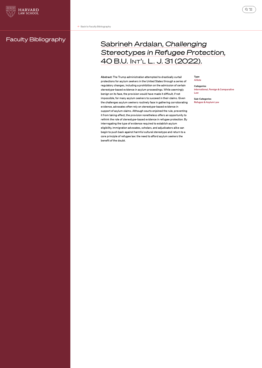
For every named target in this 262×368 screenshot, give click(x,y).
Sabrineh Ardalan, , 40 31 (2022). (163, 52)
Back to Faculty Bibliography (95, 26)
